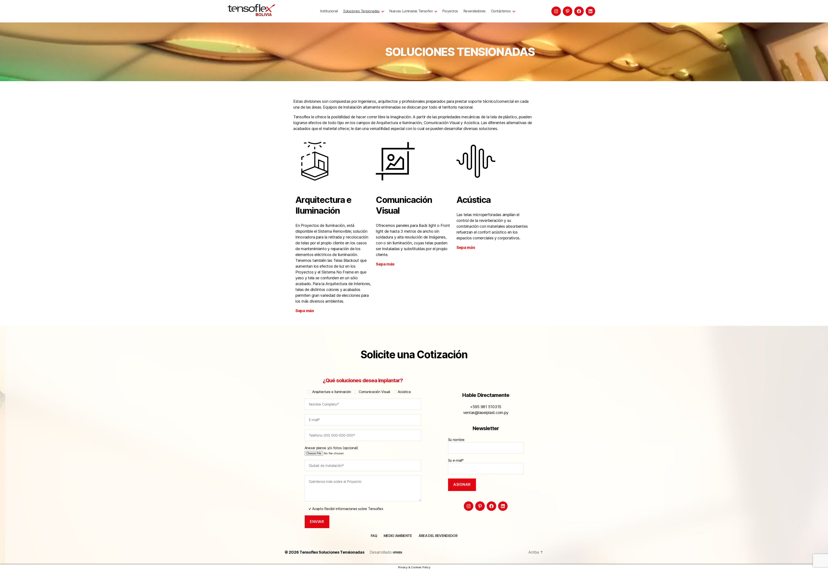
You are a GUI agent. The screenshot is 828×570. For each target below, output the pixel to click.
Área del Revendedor (438, 536)
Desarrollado (381, 552)
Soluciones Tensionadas (361, 11)
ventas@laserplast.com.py (485, 412)
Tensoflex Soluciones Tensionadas (332, 552)
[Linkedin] (590, 11)
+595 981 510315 (485, 406)
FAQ (374, 536)
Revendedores (474, 11)
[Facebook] (579, 11)
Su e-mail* (456, 460)
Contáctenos (501, 11)
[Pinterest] (567, 11)
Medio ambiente (398, 536)
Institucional (329, 11)
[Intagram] (556, 11)
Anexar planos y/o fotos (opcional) (331, 448)
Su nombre (456, 439)
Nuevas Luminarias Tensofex (411, 11)
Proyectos (450, 11)
